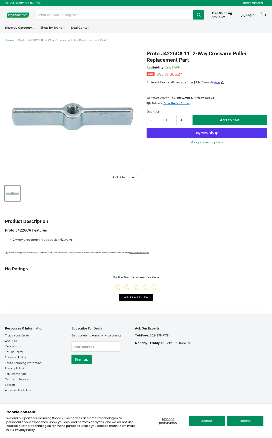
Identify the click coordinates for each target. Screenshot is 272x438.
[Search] (198, 15)
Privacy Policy (25, 430)
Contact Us (13, 346)
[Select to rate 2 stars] (127, 287)
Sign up (81, 359)
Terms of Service (17, 379)
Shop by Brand (51, 27)
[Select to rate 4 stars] (145, 287)
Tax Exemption (15, 374)
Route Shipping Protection (23, 363)
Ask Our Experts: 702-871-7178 (23, 3)
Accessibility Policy (18, 390)
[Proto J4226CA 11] (12, 193)
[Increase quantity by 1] (181, 120)
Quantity (153, 111)
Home (9, 40)
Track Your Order (253, 3)
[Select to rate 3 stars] (136, 287)
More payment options (207, 142)
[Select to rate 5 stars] (154, 287)
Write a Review (136, 297)
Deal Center (80, 27)
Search (10, 385)
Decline (245, 421)
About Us (11, 341)
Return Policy (14, 352)
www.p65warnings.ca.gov (139, 253)
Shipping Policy (15, 357)
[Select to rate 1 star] (118, 287)
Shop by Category (19, 27)
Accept (206, 421)
